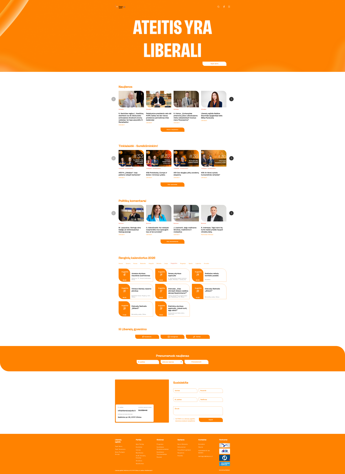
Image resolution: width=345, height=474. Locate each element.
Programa (160, 444)
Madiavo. (227, 470)
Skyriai (200, 447)
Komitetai (139, 447)
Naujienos (181, 453)
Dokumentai (182, 447)
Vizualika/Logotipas (184, 450)
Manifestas (139, 453)
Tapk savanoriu (120, 449)
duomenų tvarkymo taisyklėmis (185, 421)
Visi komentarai (172, 241)
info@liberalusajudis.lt (127, 411)
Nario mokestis (183, 444)
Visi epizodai (172, 184)
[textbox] (171, 362)
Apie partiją (140, 444)
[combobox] (172, 362)
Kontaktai (201, 444)
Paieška (180, 455)
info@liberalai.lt (205, 456)
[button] (231, 99)
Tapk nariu (214, 63)
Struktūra (139, 460)
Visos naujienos (172, 129)
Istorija (138, 450)
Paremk (159, 457)
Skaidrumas (140, 463)
